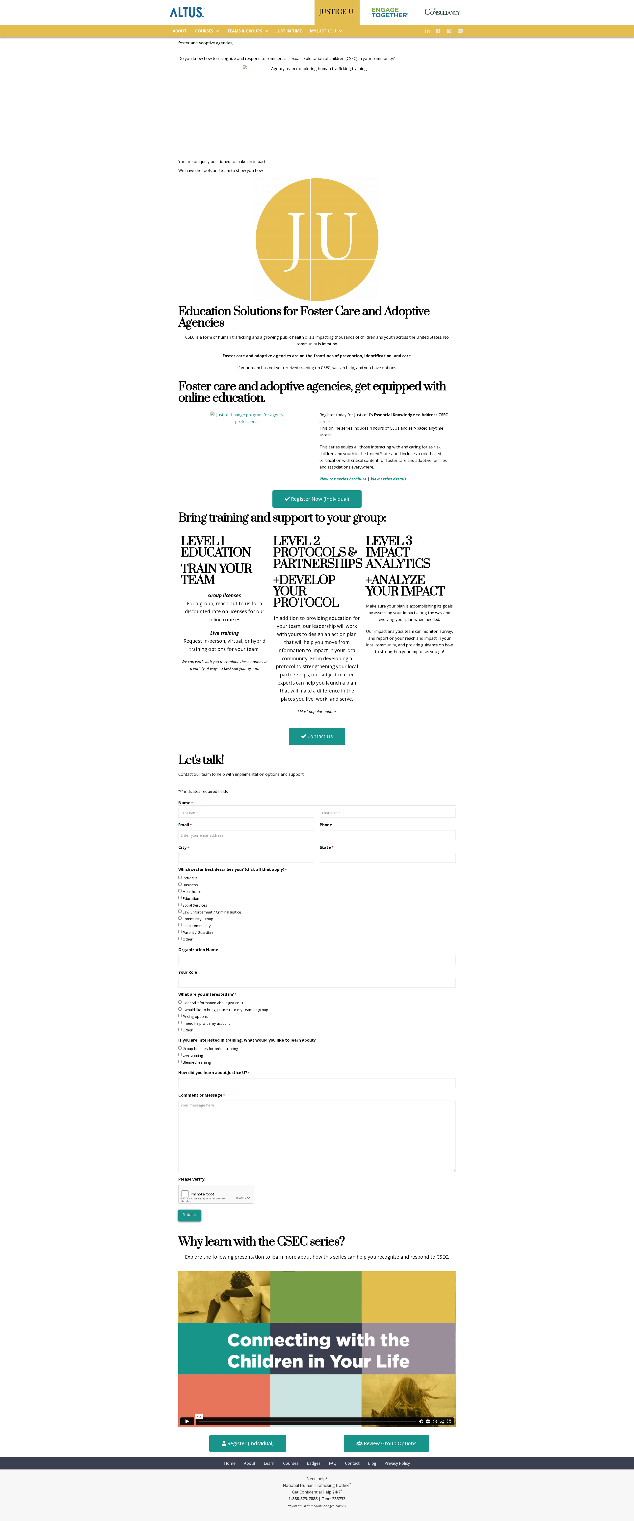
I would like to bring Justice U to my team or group (225, 1009)
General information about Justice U (213, 1002)
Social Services (195, 905)
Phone (326, 825)
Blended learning (197, 1062)
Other (188, 939)
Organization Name (198, 949)
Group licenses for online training (210, 1048)
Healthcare (192, 891)
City (183, 847)
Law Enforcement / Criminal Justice (212, 912)
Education (191, 898)
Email (185, 825)
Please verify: (191, 1179)
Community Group (198, 918)
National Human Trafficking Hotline (316, 1485)
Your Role (187, 972)
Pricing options (195, 1016)
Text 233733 (333, 1498)
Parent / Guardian (198, 932)
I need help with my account (206, 1023)
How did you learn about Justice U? (214, 1072)
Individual (190, 877)
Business (190, 884)
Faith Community (197, 925)
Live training (193, 1055)
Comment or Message (201, 1095)
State (326, 847)
